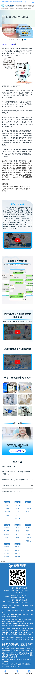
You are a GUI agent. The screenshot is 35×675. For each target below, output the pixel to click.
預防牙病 (17, 553)
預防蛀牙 (7, 550)
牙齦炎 (28, 534)
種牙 (6, 505)
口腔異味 (17, 550)
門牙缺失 (7, 508)
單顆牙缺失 (6, 512)
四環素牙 (17, 518)
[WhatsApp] (29, 671)
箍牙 (6, 537)
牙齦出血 (28, 531)
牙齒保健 (17, 544)
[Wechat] (17, 671)
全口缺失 (7, 515)
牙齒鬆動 (28, 541)
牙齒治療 (17, 525)
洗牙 (17, 515)
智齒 (25, 39)
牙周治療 (28, 525)
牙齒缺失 (17, 557)
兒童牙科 (7, 544)
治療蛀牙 (7, 547)
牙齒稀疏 (7, 531)
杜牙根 (17, 537)
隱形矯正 (7, 527)
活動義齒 (28, 508)
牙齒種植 (7, 502)
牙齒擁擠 (7, 534)
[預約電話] (5, 671)
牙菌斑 (17, 512)
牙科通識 (17, 547)
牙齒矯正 (7, 525)
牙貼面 (17, 522)
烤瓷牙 (28, 512)
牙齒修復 (28, 502)
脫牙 (17, 534)
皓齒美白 (17, 505)
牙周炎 (28, 527)
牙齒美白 (17, 502)
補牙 (17, 527)
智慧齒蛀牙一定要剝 (8, 44)
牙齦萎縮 (28, 537)
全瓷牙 (28, 505)
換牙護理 (7, 553)
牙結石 (17, 508)
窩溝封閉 (7, 557)
